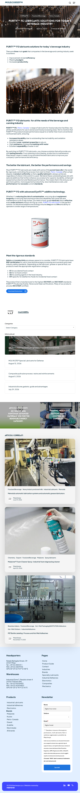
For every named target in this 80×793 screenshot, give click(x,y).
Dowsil (9, 722)
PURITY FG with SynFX (51, 202)
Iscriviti (57, 767)
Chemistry (11, 558)
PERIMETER (11, 788)
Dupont (18, 558)
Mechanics (46, 686)
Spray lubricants (50, 558)
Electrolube (11, 728)
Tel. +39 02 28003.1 (14, 665)
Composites (47, 683)
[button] (74, 3)
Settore (46, 713)
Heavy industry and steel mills (33, 489)
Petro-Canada (54, 16)
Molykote (40, 558)
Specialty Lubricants (50, 675)
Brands (45, 672)
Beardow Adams (13, 626)
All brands (11, 731)
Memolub (62, 489)
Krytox (9, 717)
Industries (46, 669)
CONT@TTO (24, 16)
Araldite (10, 725)
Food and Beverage (39, 16)
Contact (45, 666)
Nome (46, 705)
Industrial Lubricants (51, 489)
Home (44, 661)
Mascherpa (27, 28)
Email (46, 721)
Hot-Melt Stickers (14, 629)
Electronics (46, 681)
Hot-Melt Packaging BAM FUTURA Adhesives (50, 626)
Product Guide (48, 664)
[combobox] (40, 328)
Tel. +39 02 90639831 (15, 683)
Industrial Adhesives (28, 629)
